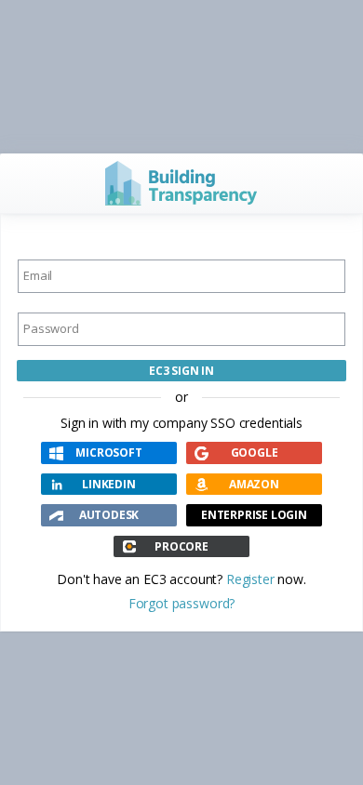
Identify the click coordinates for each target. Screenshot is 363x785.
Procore (181, 546)
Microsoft (108, 452)
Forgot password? (181, 603)
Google (254, 452)
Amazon (254, 484)
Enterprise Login (254, 515)
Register (250, 579)
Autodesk (109, 515)
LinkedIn (108, 484)
